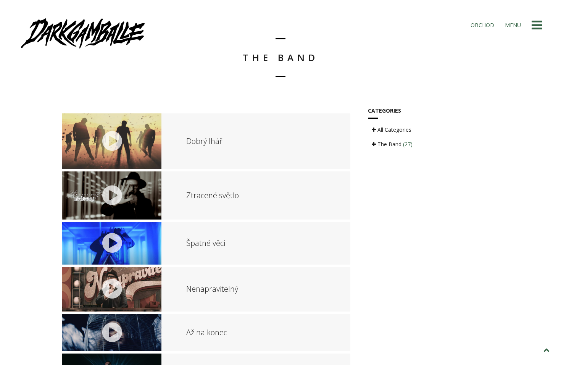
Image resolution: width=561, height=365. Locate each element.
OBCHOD (481, 25)
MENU (512, 25)
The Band (394, 144)
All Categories (393, 129)
